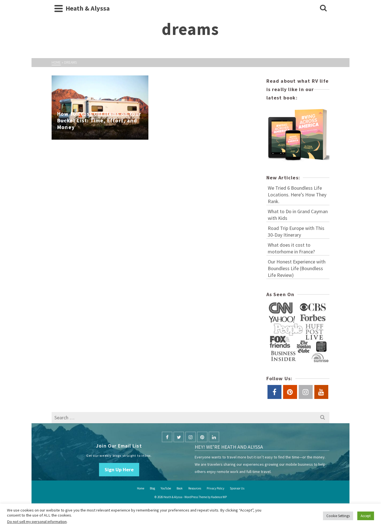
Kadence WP (219, 497)
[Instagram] (190, 437)
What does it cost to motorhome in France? (291, 248)
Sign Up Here (119, 469)
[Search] (323, 8)
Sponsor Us (237, 488)
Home (140, 488)
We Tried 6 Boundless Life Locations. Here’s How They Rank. (297, 194)
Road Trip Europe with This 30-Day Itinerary (296, 231)
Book (180, 488)
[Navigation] (59, 8)
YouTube (166, 488)
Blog (152, 488)
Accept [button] (366, 515)
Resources (194, 488)
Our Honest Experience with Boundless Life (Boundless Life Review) (296, 268)
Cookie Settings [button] (338, 515)
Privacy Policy (215, 488)
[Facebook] (167, 437)
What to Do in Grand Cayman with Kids (298, 214)
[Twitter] (178, 437)
